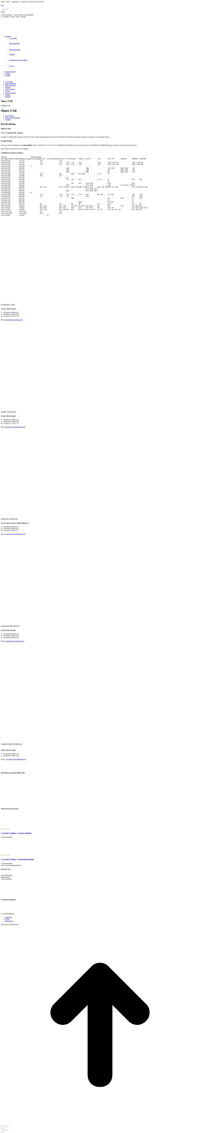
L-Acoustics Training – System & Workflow (16, 833)
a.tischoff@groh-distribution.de (15, 427)
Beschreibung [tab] (9, 116)
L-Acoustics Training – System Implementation (17, 859)
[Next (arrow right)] (4, 1131)
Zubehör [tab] (8, 119)
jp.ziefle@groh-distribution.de (14, 641)
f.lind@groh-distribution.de (14, 320)
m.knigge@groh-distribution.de (15, 534)
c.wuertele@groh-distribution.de (15, 759)
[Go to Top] (100, 1124)
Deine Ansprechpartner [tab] (12, 118)
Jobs (2, 5)
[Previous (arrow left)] (1, 1131)
